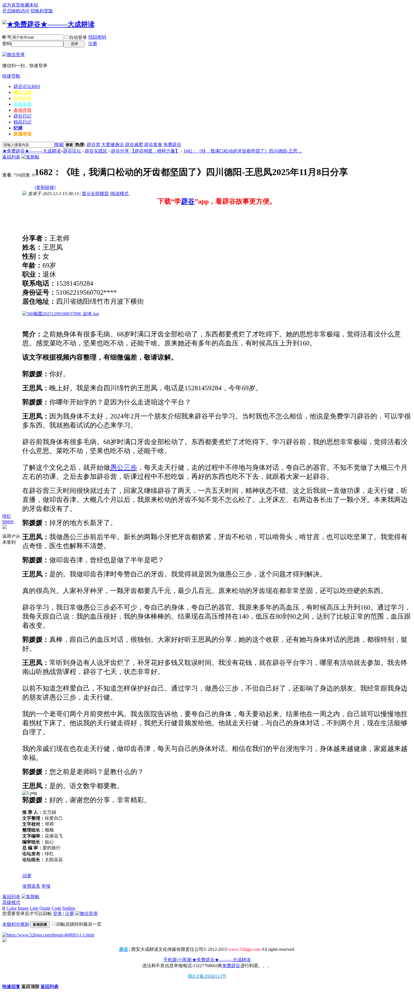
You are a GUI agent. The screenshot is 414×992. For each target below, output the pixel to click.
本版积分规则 (15, 924)
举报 (45, 886)
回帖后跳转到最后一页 (78, 924)
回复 (26, 875)
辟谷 (188, 201)
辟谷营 (93, 144)
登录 (57, 913)
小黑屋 (184, 959)
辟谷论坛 (27, 86)
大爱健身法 (112, 144)
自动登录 (78, 37)
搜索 (58, 144)
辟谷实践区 (96, 151)
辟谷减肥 (134, 144)
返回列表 (11, 157)
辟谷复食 (153, 144)
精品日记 (23, 122)
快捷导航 (11, 76)
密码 (6, 43)
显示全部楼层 (95, 193)
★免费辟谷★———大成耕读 (31, 151)
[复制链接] (45, 187)
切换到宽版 (41, 10)
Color (11, 908)
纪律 (18, 127)
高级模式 (11, 902)
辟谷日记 (23, 116)
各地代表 (23, 98)
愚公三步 (23, 92)
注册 (92, 43)
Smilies (68, 908)
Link (34, 908)
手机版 (170, 959)
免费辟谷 (172, 144)
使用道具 (31, 886)
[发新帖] (30, 157)
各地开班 (23, 110)
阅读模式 (120, 193)
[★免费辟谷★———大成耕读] (48, 24)
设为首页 (11, 5)
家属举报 (23, 133)
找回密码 (97, 37)
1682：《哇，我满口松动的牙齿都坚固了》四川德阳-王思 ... (242, 151)
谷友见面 (23, 104)
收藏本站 (29, 5)
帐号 (6, 37)
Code (56, 908)
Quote (44, 908)
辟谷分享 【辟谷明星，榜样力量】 (145, 151)
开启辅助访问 (15, 10)
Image (23, 908)
